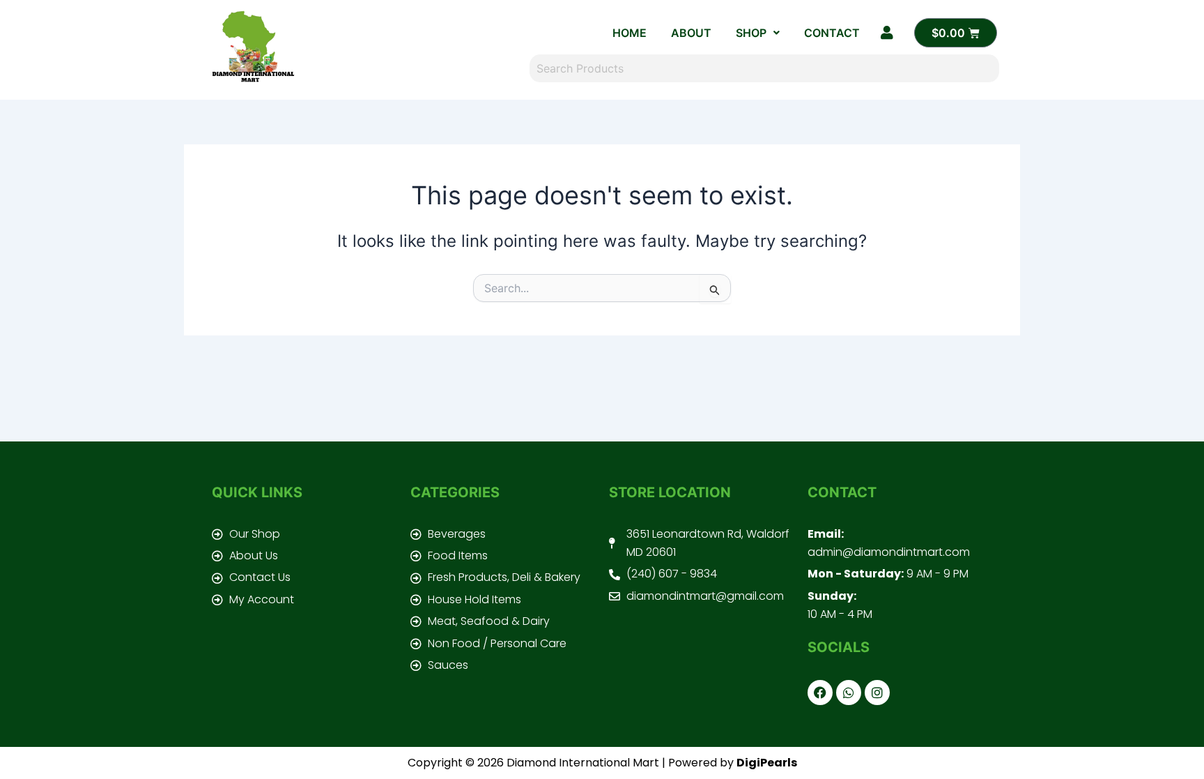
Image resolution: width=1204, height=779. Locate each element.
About (691, 33)
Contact (832, 33)
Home (629, 33)
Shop (751, 33)
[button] (757, 33)
